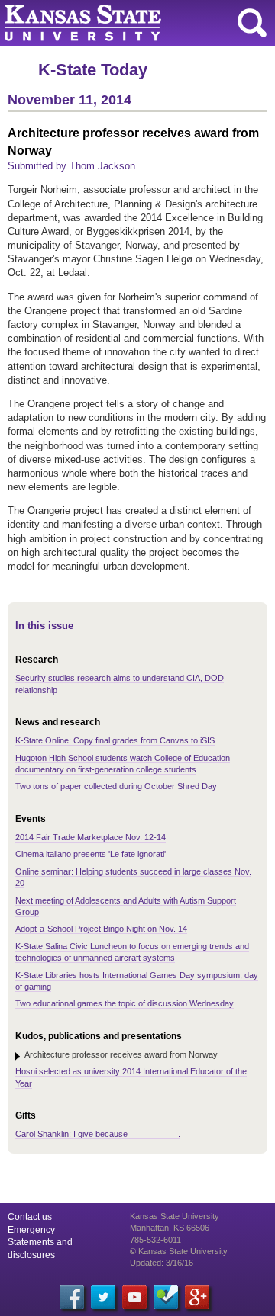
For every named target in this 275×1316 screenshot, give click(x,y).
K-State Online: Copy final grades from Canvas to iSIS (115, 740)
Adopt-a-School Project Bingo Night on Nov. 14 (101, 928)
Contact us (30, 1217)
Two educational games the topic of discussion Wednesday (124, 1003)
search (252, 23)
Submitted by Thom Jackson (71, 166)
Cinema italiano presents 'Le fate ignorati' (90, 854)
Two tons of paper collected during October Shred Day (116, 786)
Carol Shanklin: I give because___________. (97, 1133)
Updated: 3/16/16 (161, 1262)
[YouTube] (134, 1297)
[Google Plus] (197, 1297)
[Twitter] (103, 1297)
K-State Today (92, 69)
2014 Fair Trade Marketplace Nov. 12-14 (90, 837)
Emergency (31, 1230)
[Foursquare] (166, 1297)
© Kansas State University (179, 1251)
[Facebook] (72, 1297)
